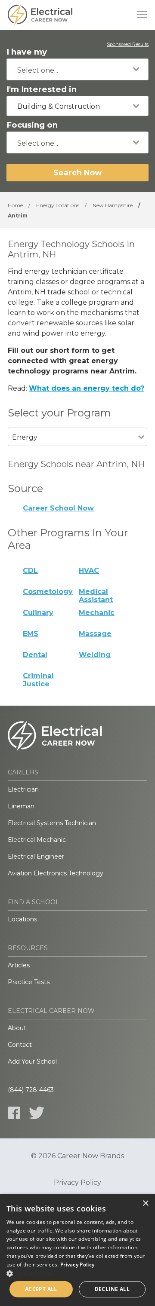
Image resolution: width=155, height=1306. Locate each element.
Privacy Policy (77, 1182)
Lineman (21, 806)
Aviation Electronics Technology (55, 873)
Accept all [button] (41, 1289)
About (17, 1028)
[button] (77, 1273)
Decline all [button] (112, 1289)
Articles (19, 965)
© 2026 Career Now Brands (77, 1156)
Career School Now (58, 508)
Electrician (23, 789)
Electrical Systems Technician (52, 823)
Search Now (77, 172)
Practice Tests (29, 982)
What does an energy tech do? (86, 388)
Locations (22, 919)
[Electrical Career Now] (40, 15)
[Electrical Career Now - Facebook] (14, 1113)
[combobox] (77, 69)
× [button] (145, 1203)
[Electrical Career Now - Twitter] (36, 1113)
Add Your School (32, 1061)
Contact (20, 1045)
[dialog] (77, 1250)
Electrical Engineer (36, 856)
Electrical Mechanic (37, 840)
